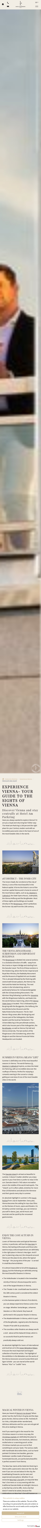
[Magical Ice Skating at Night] (20, 1393)
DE (36, 2)
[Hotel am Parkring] (20, 4)
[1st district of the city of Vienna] (20, 862)
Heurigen (31, 1244)
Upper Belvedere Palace (28, 1348)
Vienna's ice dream (23, 1413)
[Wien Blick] (35, 768)
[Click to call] (8, 2)
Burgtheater (6, 1028)
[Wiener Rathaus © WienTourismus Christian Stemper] (20, 935)
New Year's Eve (15, 1480)
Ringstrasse (18, 904)
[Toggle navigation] (36, 6)
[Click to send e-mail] (8, 7)
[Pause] (20, 1132)
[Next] (32, 1132)
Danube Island (11, 1174)
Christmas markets (9, 1437)
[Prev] (8, 1132)
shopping (34, 995)
